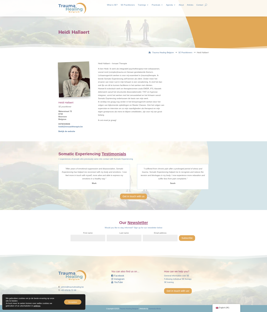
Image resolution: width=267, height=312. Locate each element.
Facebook (118, 275)
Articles (190, 5)
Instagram (118, 279)
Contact (199, 5)
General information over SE (176, 276)
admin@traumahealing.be (72, 287)
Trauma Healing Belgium (129, 309)
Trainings (142, 5)
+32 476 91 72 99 (68, 290)
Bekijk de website (66, 131)
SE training (169, 282)
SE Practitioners (128, 5)
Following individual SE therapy (177, 279)
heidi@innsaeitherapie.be (70, 127)
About (181, 5)
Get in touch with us (133, 196)
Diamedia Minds (155, 309)
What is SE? (112, 5)
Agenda (169, 5)
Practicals (156, 5)
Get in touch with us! (178, 291)
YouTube (118, 282)
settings (37, 306)
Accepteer (72, 302)
